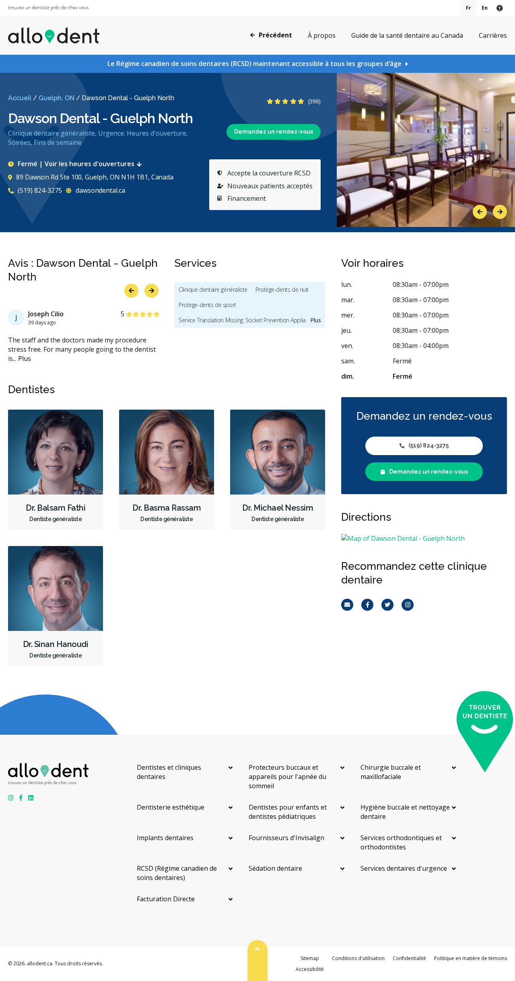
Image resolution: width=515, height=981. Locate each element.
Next (500, 212)
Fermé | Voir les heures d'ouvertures (76, 163)
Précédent (275, 35)
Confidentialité (409, 958)
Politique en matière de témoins (470, 958)
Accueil (19, 98)
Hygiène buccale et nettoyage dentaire (405, 812)
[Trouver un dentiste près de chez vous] (48, 8)
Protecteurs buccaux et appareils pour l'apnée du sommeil (287, 776)
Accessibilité (310, 969)
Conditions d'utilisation (358, 958)
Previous (480, 212)
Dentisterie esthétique (170, 807)
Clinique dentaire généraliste (213, 289)
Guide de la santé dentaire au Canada (407, 35)
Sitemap (310, 958)
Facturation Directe (166, 898)
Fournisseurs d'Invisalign (286, 837)
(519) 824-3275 (39, 190)
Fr (468, 7)
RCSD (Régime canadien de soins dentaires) (177, 873)
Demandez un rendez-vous (273, 131)
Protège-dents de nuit (282, 289)
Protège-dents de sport (207, 305)
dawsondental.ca (99, 190)
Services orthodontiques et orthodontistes (401, 842)
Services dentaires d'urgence (403, 868)
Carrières (493, 35)
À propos (322, 35)
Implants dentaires (165, 837)
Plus (24, 358)
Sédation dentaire (275, 868)
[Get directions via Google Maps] (424, 538)
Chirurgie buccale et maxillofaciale (390, 772)
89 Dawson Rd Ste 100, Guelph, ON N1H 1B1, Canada (94, 177)
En (485, 7)
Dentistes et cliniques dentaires (169, 772)
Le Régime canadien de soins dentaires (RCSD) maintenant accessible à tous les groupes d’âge (254, 63)
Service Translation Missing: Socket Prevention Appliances (248, 320)
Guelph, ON (56, 98)
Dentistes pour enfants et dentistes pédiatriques (288, 812)
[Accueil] (53, 35)
